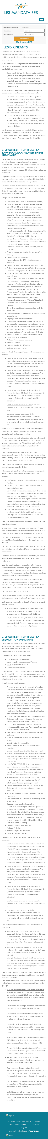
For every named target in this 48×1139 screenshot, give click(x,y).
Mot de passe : (8, 34)
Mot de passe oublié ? (24, 42)
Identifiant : (7, 31)
